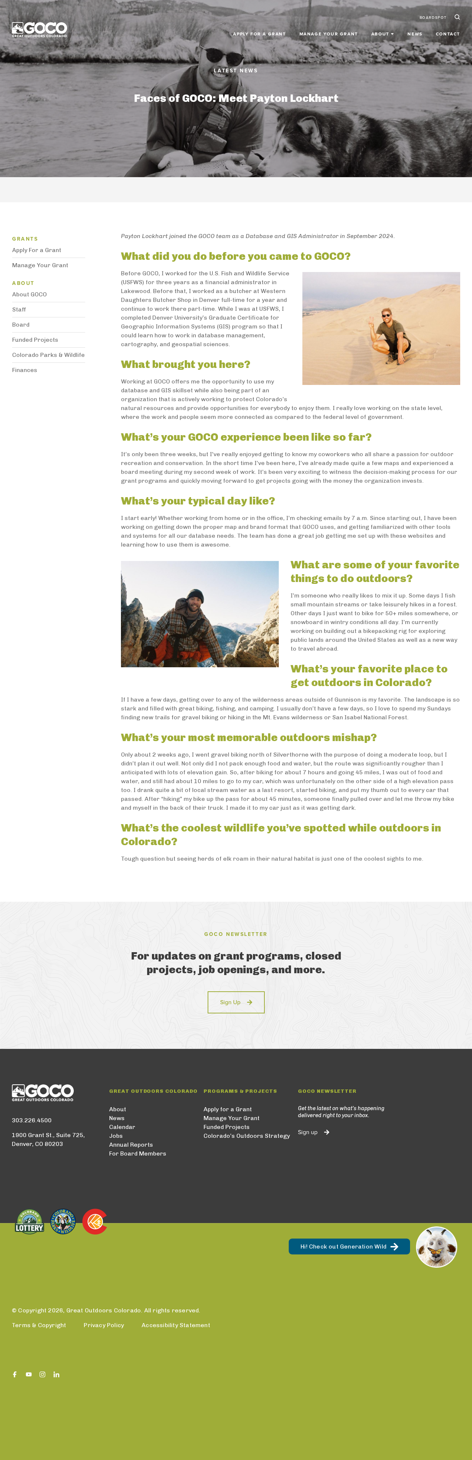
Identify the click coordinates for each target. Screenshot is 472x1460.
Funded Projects (35, 339)
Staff (19, 309)
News (414, 34)
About (117, 1109)
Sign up (307, 1132)
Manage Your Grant (328, 34)
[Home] (39, 29)
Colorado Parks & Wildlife (48, 354)
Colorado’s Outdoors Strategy (247, 1135)
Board (21, 324)
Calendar (122, 1126)
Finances (24, 369)
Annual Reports (131, 1144)
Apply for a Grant (259, 34)
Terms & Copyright (39, 1325)
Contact (448, 34)
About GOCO (29, 294)
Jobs (116, 1135)
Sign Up (230, 1002)
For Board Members (137, 1153)
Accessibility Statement (176, 1325)
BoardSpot (433, 18)
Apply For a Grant (36, 250)
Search (456, 18)
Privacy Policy (104, 1325)
